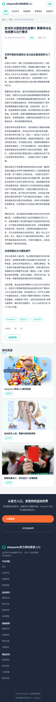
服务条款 (5, 678)
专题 (10, 19)
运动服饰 (5, 635)
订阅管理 (5, 672)
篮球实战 (5, 598)
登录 (50, 4)
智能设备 (5, 641)
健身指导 (5, 610)
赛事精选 (38, 11)
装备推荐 (26, 11)
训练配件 (5, 647)
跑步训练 (5, 604)
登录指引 (49, 11)
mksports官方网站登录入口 (19, 3)
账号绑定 (5, 666)
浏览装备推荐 (28, 528)
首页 (6, 11)
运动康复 (5, 616)
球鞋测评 (5, 628)
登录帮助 (5, 660)
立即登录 (10, 519)
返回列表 (12, 337)
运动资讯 (15, 11)
